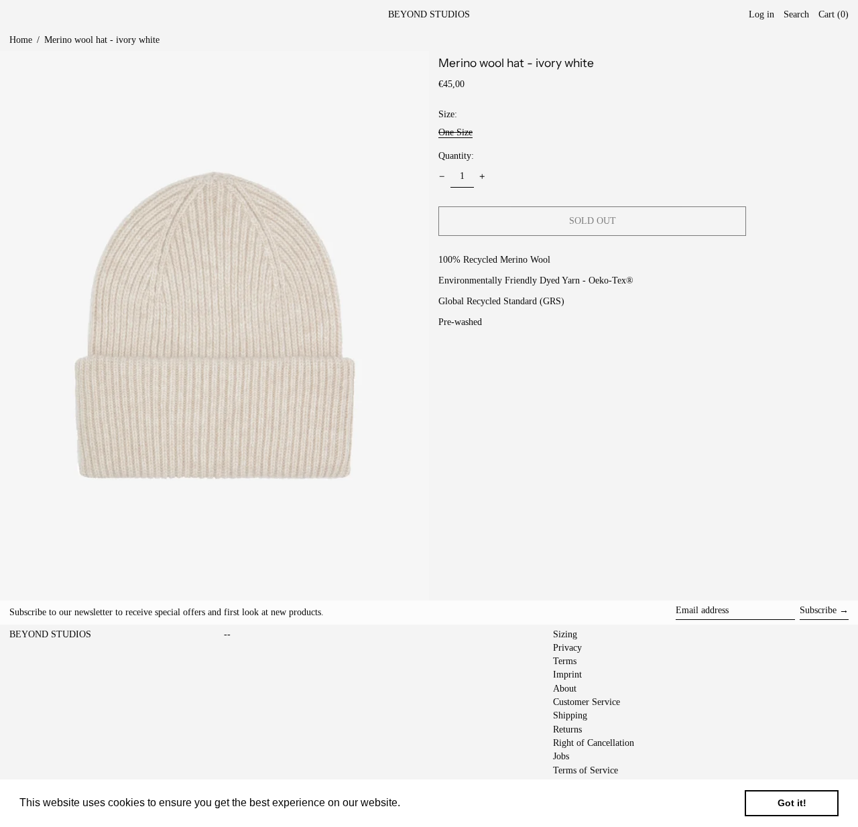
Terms (564, 661)
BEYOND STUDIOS (429, 14)
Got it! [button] (792, 803)
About (564, 689)
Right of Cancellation (593, 743)
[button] (833, 15)
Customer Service (586, 702)
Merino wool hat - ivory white (102, 40)
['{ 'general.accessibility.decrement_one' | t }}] (442, 176)
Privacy (567, 648)
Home (20, 40)
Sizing (565, 634)
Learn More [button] (432, 802)
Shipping (570, 715)
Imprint (567, 675)
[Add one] (482, 176)
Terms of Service (585, 770)
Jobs (561, 756)
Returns (567, 729)
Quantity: (456, 155)
